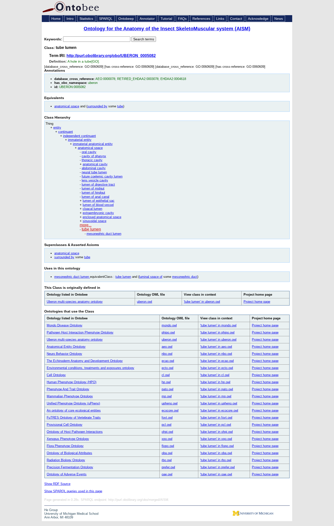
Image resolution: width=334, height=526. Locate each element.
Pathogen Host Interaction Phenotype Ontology (80, 332)
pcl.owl (166, 424)
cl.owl (166, 375)
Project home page (257, 301)
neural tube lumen (94, 172)
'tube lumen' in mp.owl (215, 396)
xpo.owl (167, 439)
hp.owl (166, 382)
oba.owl (167, 453)
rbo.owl (167, 460)
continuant (65, 132)
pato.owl (167, 389)
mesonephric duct (184, 277)
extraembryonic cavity (98, 213)
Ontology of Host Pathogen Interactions (75, 432)
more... (85, 225)
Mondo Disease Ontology (64, 325)
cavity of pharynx (94, 156)
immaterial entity (79, 140)
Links (220, 19)
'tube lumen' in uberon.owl (202, 301)
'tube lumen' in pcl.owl (215, 424)
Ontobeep (126, 19)
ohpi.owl (167, 432)
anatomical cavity (95, 164)
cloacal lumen (92, 209)
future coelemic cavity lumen (102, 176)
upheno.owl (170, 403)
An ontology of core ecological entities (74, 410)
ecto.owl (167, 368)
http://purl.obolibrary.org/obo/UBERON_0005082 (111, 56)
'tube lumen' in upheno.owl (218, 403)
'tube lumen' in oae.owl (216, 474)
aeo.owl (167, 346)
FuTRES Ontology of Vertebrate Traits (74, 417)
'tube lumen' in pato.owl (216, 389)
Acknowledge (258, 19)
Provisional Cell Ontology (64, 424)
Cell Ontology (56, 375)
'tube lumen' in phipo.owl (217, 332)
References (201, 19)
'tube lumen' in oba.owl (216, 453)
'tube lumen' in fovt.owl (216, 417)
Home (56, 19)
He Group (51, 510)
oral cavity (89, 152)
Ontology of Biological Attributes (69, 453)
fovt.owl (167, 417)
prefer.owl (168, 467)
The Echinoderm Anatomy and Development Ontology (85, 361)
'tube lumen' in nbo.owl (216, 354)
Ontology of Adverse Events (67, 474)
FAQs (182, 19)
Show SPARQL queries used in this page (73, 491)
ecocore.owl (170, 410)
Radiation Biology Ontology (66, 460)
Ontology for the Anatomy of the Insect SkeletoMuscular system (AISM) (167, 28)
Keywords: (53, 39)
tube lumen (91, 229)
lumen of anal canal (95, 197)
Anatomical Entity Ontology (66, 346)
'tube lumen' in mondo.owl (218, 325)
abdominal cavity (94, 168)
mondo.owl (169, 325)
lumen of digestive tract (98, 184)
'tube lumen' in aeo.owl (216, 346)
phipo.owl (168, 332)
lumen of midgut (93, 188)
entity (57, 127)
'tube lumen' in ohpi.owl (216, 432)
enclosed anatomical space (102, 217)
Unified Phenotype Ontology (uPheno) (73, 403)
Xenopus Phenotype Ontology (68, 439)
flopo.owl (168, 446)
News (278, 19)
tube (120, 106)
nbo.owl (167, 354)
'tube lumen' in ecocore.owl (219, 410)
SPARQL (105, 19)
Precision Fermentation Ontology (70, 467)
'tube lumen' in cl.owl (214, 375)
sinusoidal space (94, 221)
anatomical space (66, 106)
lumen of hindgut (93, 192)
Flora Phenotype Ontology (65, 446)
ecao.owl (168, 361)
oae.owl (167, 474)
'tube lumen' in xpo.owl (216, 439)
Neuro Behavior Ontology (64, 354)
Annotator (147, 19)
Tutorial (166, 19)
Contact (236, 19)
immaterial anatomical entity (93, 144)
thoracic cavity (92, 160)
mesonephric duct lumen (104, 233)
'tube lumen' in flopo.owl (217, 446)
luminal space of (150, 277)
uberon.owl (144, 301)
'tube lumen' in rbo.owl (215, 460)
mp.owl (167, 396)
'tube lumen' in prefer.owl (217, 467)
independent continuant (79, 136)
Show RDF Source (57, 484)
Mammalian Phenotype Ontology (70, 396)
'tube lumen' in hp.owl (215, 382)
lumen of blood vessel (98, 205)
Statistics (86, 19)
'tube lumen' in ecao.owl (217, 361)
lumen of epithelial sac (98, 200)
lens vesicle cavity (95, 180)
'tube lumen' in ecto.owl (216, 368)
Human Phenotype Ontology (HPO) (71, 382)
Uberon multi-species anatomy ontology (75, 301)
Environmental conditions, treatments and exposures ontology (90, 368)
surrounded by (97, 106)
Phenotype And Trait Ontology (68, 389)
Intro (70, 19)
